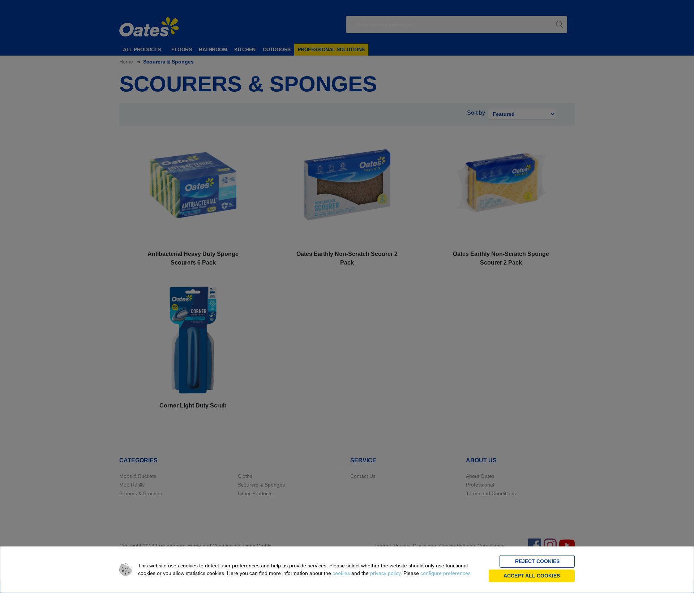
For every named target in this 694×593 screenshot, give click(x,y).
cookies (341, 573)
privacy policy (385, 573)
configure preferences (445, 573)
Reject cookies (537, 561)
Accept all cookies (532, 576)
